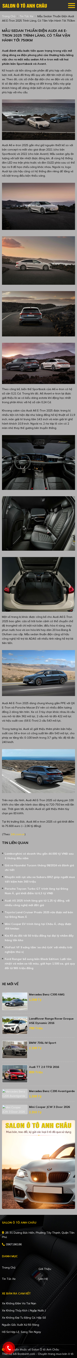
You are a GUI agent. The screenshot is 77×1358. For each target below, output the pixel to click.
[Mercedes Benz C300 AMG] (15, 1001)
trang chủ (8, 16)
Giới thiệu (44, 1269)
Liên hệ (43, 1279)
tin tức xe (26, 16)
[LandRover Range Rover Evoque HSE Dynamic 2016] (15, 1025)
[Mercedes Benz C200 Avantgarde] (15, 1093)
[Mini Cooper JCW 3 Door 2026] (15, 1109)
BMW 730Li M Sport (42, 1043)
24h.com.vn (18, 834)
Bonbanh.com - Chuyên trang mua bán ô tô (45, 1354)
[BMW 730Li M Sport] (15, 1050)
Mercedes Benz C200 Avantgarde (52, 1091)
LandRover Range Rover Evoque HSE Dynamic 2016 (51, 1021)
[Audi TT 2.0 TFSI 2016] (15, 1074)
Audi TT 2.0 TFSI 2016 (44, 1067)
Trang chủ (8, 1267)
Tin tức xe (9, 1279)
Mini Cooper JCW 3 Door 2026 (49, 1107)
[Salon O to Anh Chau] (24, 5)
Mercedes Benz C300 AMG (47, 994)
